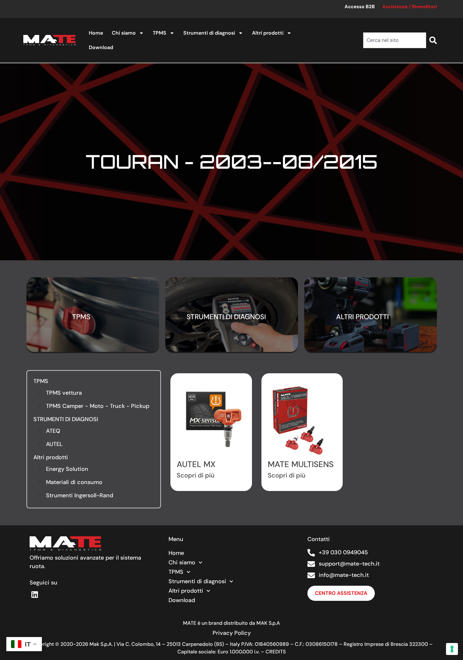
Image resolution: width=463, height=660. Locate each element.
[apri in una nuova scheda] (35, 594)
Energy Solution (67, 469)
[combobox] (394, 40)
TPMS (159, 33)
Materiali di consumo (74, 482)
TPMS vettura (64, 393)
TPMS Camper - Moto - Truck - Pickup (97, 406)
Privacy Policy (232, 633)
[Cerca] (433, 40)
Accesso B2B (360, 6)
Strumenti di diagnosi (209, 33)
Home (96, 33)
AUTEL (54, 444)
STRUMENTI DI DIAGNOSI (65, 419)
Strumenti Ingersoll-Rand (79, 495)
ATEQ (53, 431)
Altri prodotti (267, 33)
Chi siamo (124, 33)
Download (101, 47)
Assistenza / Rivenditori (409, 6)
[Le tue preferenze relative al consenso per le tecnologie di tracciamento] (452, 649)
